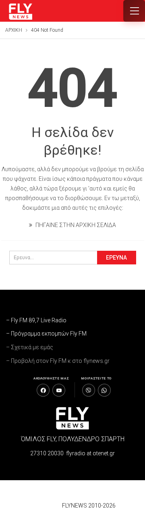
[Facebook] (43, 390)
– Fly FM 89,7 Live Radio (36, 320)
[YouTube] (58, 390)
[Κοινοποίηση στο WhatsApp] (104, 390)
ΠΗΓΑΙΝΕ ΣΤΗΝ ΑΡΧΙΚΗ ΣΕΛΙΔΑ (75, 225)
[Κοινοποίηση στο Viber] (88, 390)
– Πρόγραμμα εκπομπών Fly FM (46, 333)
